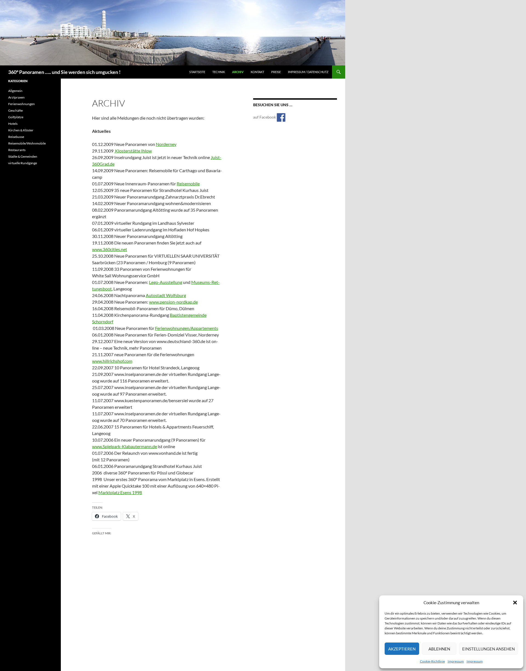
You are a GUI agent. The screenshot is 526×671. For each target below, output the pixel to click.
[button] (515, 602)
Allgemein (15, 91)
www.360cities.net (109, 249)
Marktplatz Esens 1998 (120, 492)
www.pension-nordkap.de (173, 301)
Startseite (197, 72)
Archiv (238, 72)
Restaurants (16, 150)
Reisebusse (16, 137)
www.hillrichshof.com (112, 361)
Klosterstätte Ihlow (133, 150)
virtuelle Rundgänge (22, 163)
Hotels (13, 124)
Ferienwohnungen (21, 104)
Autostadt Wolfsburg (166, 295)
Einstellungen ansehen (488, 648)
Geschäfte (15, 110)
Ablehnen (439, 648)
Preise (276, 72)
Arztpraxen (16, 97)
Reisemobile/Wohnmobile (27, 143)
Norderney (166, 144)
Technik (218, 72)
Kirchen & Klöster (20, 130)
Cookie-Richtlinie (432, 661)
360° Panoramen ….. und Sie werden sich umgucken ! (64, 72)
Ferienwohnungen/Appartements (186, 328)
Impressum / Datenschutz (308, 72)
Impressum (456, 661)
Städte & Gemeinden (22, 156)
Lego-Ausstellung (165, 282)
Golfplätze (15, 117)
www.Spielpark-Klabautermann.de (124, 446)
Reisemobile (188, 183)
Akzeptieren (402, 648)
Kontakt (257, 72)
